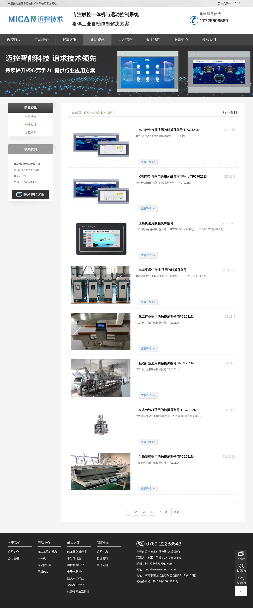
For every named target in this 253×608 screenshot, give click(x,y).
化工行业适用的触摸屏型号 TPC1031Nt (166, 316)
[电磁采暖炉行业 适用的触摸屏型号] (100, 285)
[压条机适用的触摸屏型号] (100, 238)
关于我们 (153, 40)
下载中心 (181, 40)
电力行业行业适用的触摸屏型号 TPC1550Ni (169, 130)
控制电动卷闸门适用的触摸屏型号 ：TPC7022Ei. (173, 176)
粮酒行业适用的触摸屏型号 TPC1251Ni (166, 363)
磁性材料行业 (75, 565)
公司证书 (13, 558)
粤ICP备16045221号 (165, 581)
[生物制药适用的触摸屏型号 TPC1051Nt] (100, 471)
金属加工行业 (75, 584)
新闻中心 (103, 542)
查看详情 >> (148, 161)
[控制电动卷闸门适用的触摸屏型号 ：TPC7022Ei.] (100, 191)
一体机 (42, 558)
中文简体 (226, 3)
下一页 (163, 511)
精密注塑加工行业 (78, 591)
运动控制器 (44, 565)
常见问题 (30, 132)
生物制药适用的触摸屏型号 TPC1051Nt (166, 456)
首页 (86, 112)
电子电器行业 (75, 571)
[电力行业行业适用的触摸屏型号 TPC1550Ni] (100, 145)
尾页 (176, 511)
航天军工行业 (75, 578)
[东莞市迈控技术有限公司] (36, 19)
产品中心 (42, 40)
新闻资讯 (97, 40)
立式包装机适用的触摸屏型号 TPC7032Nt (168, 410)
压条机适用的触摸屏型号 (156, 223)
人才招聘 (125, 40)
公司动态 (30, 116)
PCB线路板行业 (77, 551)
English (239, 3)
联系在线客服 (34, 194)
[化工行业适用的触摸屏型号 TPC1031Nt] (100, 331)
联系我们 (209, 40)
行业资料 (30, 124)
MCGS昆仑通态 (47, 551)
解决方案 (69, 40)
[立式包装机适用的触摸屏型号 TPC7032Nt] (100, 425)
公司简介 (13, 551)
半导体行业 (74, 558)
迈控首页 (14, 40)
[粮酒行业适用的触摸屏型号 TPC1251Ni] (100, 378)
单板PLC (43, 571)
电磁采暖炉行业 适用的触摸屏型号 (163, 270)
